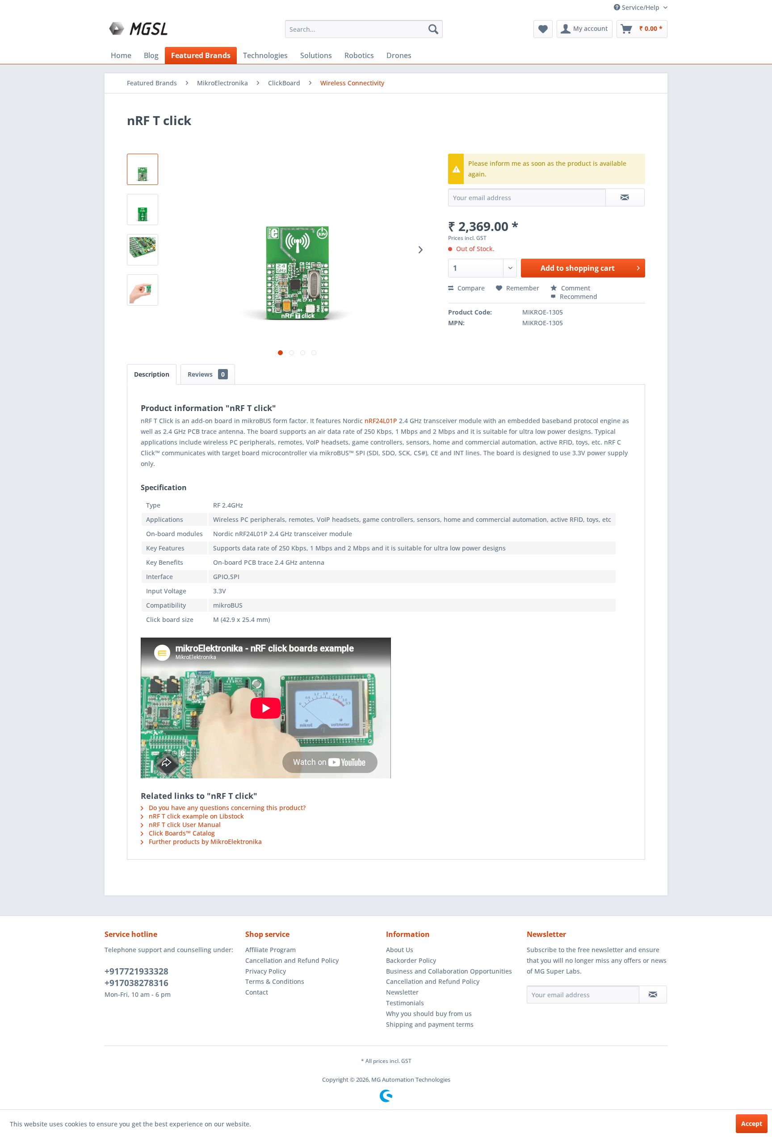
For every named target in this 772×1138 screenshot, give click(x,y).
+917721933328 (136, 971)
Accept (751, 1123)
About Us (399, 949)
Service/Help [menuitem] (640, 7)
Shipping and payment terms (430, 1024)
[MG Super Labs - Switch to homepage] (139, 31)
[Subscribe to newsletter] (653, 995)
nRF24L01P (381, 420)
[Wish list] (543, 29)
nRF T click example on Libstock (195, 816)
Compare (470, 288)
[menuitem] (364, 29)
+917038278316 (136, 983)
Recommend (577, 296)
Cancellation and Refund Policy (292, 960)
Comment (574, 288)
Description (151, 374)
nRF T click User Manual (184, 824)
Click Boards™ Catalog (181, 833)
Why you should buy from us (429, 1013)
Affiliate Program (270, 949)
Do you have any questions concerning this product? (226, 807)
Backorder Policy (411, 960)
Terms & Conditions (274, 981)
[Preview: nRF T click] (142, 169)
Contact (256, 992)
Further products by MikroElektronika (204, 841)
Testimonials (405, 1003)
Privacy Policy (265, 971)
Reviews (206, 374)
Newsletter (402, 992)
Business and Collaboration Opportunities (449, 971)
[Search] (433, 29)
